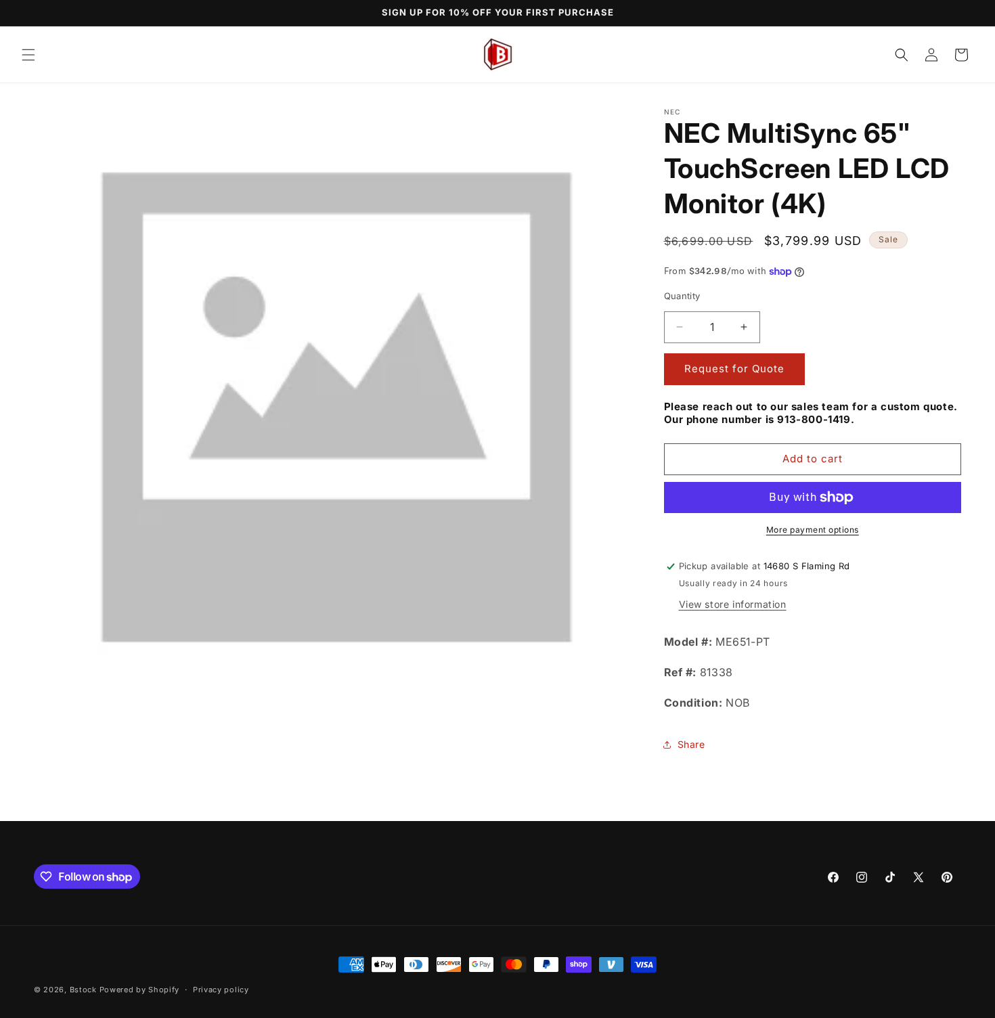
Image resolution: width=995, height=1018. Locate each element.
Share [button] (691, 744)
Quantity (682, 295)
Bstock (83, 989)
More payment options (812, 530)
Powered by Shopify (140, 989)
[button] (28, 55)
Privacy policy (221, 989)
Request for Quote (734, 368)
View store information (733, 604)
